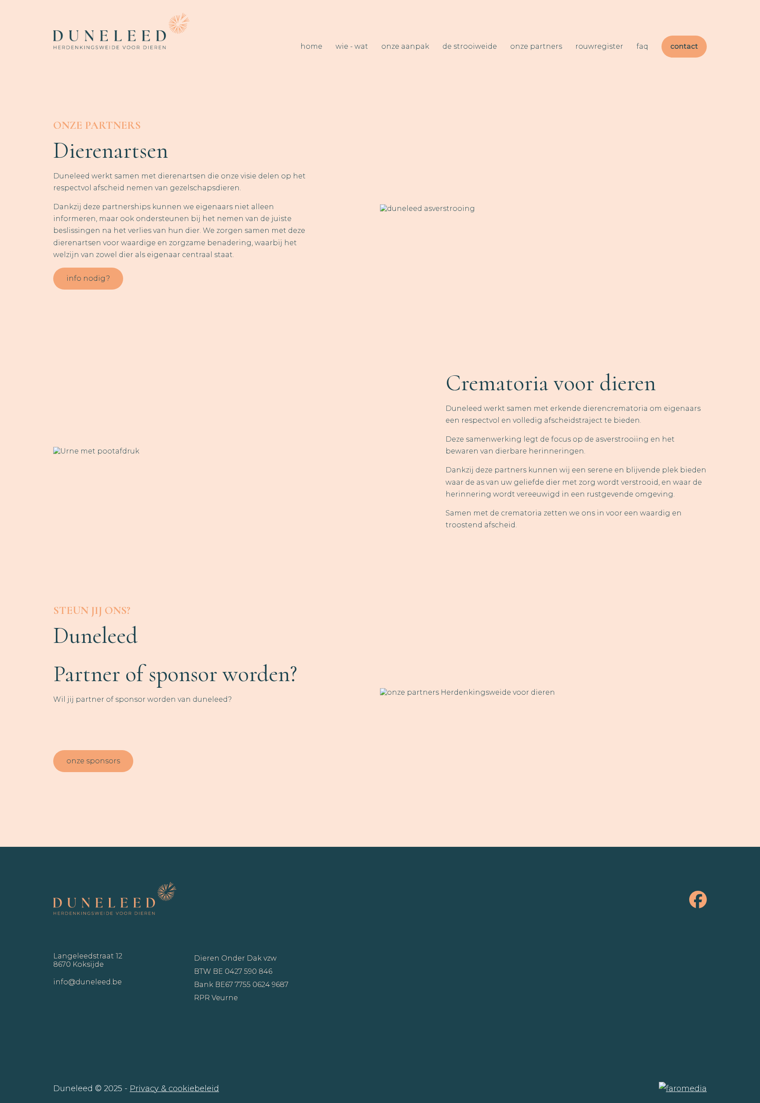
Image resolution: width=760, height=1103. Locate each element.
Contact (684, 46)
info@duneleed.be (87, 982)
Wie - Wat (352, 46)
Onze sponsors (93, 761)
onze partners (536, 46)
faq (642, 46)
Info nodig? (88, 278)
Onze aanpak (405, 46)
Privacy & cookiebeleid (174, 1088)
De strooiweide (469, 46)
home (311, 46)
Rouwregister (599, 46)
